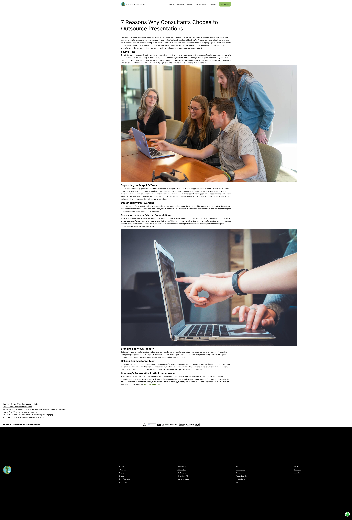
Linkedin (297, 473)
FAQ (237, 482)
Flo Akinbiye (181, 473)
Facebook (297, 470)
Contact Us (225, 4)
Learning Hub (240, 470)
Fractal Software (183, 479)
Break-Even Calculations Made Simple (17, 407)
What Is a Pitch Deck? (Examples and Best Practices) (23, 417)
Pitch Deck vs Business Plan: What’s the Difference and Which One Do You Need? (34, 409)
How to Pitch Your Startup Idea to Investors (20, 412)
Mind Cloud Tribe (183, 476)
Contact (238, 473)
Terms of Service (241, 476)
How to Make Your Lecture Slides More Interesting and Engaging (28, 415)
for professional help (152, 384)
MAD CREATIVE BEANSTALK (135, 4)
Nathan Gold (181, 470)
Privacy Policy (240, 479)
